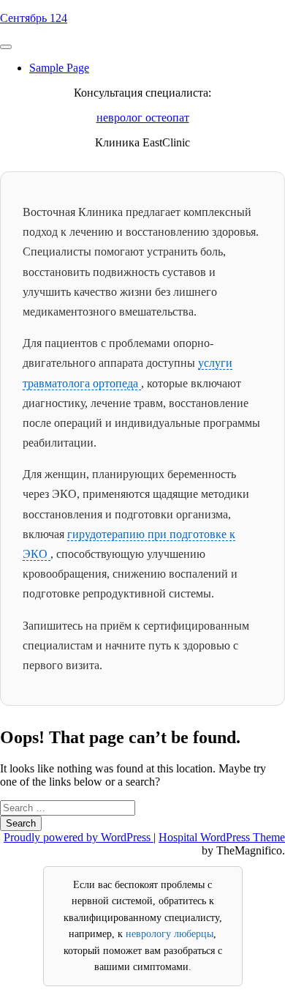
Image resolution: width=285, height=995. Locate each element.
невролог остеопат (142, 117)
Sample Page (59, 68)
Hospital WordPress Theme (222, 837)
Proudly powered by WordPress (78, 837)
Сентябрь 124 (33, 18)
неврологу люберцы (169, 933)
